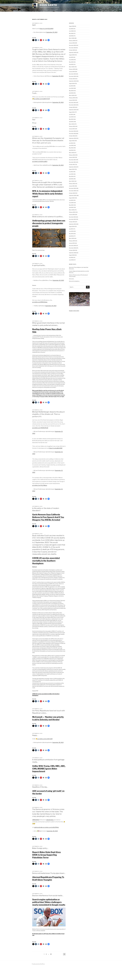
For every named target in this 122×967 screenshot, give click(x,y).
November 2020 (72, 190)
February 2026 (72, 40)
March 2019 (71, 238)
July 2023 (71, 114)
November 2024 (72, 76)
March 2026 (71, 38)
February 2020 (72, 212)
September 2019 (72, 224)
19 (51, 954)
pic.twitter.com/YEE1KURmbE (40, 427)
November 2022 (72, 133)
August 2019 (71, 226)
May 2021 (71, 176)
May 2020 (71, 205)
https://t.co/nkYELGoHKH (46, 28)
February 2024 (72, 97)
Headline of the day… (40, 787)
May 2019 (71, 233)
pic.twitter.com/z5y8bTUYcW (42, 98)
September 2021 (72, 166)
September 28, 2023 (58, 742)
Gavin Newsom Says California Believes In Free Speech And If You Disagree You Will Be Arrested (48, 517)
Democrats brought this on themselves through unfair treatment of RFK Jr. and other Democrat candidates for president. (48, 184)
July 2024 (71, 85)
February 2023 (72, 126)
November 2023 (72, 104)
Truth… (34, 93)
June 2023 (71, 116)
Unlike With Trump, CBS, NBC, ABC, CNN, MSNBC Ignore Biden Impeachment (48, 768)
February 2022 (72, 155)
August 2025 (71, 54)
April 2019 (71, 236)
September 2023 (72, 109)
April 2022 (71, 150)
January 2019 (72, 243)
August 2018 (71, 255)
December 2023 (72, 102)
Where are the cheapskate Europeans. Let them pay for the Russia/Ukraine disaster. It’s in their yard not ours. (48, 140)
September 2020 (72, 195)
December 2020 (72, 188)
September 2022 (72, 138)
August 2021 (71, 169)
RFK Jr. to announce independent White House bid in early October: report (47, 193)
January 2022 (72, 157)
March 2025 (71, 66)
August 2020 (71, 197)
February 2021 (72, 183)
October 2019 (72, 221)
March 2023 (71, 124)
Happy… (35, 735)
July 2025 (71, 57)
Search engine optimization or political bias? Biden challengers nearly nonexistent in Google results (48, 902)
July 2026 (71, 28)
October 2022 (72, 135)
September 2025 (72, 52)
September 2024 (72, 81)
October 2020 (72, 193)
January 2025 (72, 71)
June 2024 (71, 88)
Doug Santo (48, 5)
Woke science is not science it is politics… (48, 217)
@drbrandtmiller (38, 827)
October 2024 (72, 78)
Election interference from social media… (47, 895)
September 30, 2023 (58, 165)
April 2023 (71, 121)
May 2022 (71, 147)
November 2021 (72, 162)
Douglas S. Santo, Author (74, 310)
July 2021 (71, 171)
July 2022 (71, 143)
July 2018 (71, 257)
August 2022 (71, 140)
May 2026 (71, 33)
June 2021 (71, 174)
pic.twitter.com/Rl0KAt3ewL (39, 302)
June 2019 (71, 231)
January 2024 (72, 100)
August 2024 (71, 83)
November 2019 (72, 219)
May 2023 (71, 119)
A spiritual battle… (39, 265)
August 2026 (71, 26)
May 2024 (71, 90)
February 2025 (72, 69)
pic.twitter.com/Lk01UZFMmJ (51, 827)
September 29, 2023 (51, 32)
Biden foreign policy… (40, 848)
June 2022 (71, 145)
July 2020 (71, 200)
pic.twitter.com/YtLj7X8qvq (39, 485)
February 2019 (72, 240)
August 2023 (71, 112)
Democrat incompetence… (74, 281)
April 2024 (71, 93)
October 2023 (72, 107)
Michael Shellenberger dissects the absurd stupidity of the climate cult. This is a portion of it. (48, 414)
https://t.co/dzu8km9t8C (55, 448)
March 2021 (71, 181)
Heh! (34, 25)
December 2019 (72, 216)
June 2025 (71, 59)
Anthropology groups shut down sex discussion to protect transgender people (48, 223)
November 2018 (72, 247)
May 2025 (71, 62)
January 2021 (72, 186)
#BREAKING (35, 819)
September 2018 (72, 252)
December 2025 (72, 45)
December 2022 (72, 131)
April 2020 (71, 207)
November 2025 (72, 47)
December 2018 (72, 245)
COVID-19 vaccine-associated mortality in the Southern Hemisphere (46, 561)
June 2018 (71, 259)
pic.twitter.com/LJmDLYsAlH (44, 738)
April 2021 (71, 178)
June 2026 (71, 31)
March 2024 (71, 95)
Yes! (33, 120)
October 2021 (72, 164)
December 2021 (72, 159)
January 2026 (72, 42)
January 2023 (72, 128)
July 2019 (71, 228)
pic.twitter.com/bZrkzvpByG (39, 161)
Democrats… (71, 278)
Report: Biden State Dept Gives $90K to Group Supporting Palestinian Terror (46, 855)
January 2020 (72, 214)
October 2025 (72, 50)
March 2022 (71, 152)
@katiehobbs (49, 819)
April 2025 (71, 64)
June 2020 (71, 202)
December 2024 (72, 73)
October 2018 (72, 250)
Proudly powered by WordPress (38, 964)
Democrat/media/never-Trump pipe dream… (49, 873)
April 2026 (71, 35)
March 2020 (71, 209)
